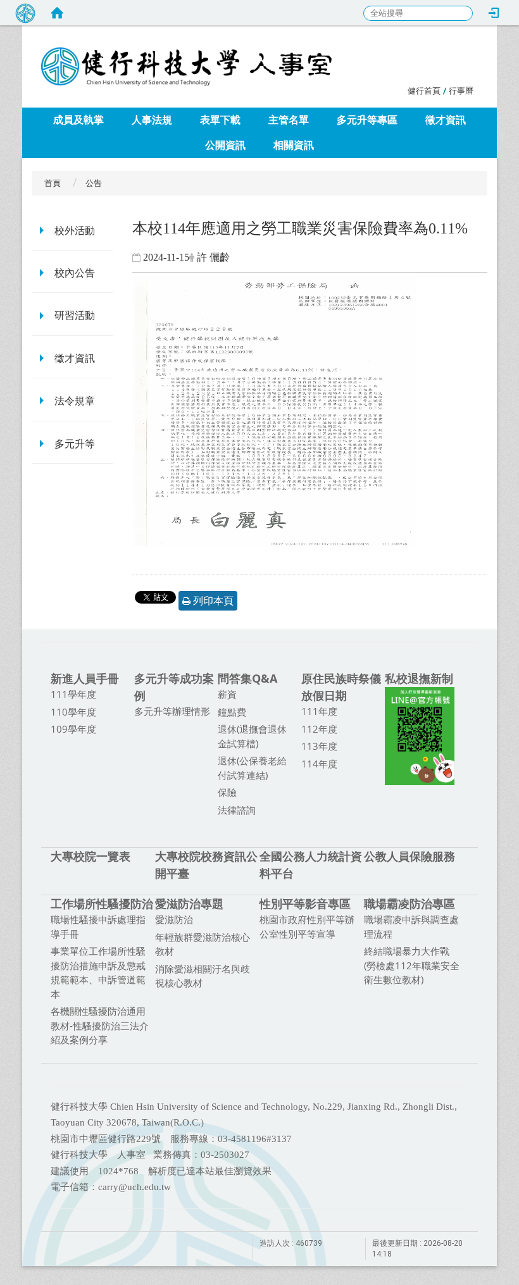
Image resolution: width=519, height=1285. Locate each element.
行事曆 (461, 91)
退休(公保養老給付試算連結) (252, 767)
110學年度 (73, 711)
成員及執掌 (78, 120)
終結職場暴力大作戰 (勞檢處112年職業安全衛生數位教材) (412, 965)
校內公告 (74, 273)
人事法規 (152, 120)
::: (401, 89)
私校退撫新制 (419, 678)
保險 (227, 792)
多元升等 (74, 443)
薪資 (227, 694)
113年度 (319, 746)
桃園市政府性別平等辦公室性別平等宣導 (307, 926)
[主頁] (269, 54)
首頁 (52, 183)
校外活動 (74, 230)
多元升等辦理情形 (172, 711)
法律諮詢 (237, 810)
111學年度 (73, 694)
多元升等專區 (367, 120)
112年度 (319, 729)
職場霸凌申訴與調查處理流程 (411, 926)
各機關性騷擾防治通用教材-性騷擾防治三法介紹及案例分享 (100, 1025)
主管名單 (288, 120)
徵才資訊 (445, 120)
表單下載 (220, 120)
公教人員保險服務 (409, 856)
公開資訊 (225, 145)
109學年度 (73, 729)
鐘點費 (232, 711)
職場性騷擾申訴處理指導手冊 (98, 926)
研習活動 (74, 315)
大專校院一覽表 (90, 856)
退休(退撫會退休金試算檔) (252, 736)
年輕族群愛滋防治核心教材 (202, 944)
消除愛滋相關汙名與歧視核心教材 (202, 976)
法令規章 (74, 400)
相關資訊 (293, 145)
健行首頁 (424, 91)
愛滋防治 (174, 919)
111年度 (319, 711)
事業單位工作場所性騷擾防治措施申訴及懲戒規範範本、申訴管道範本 (98, 972)
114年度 (319, 763)
